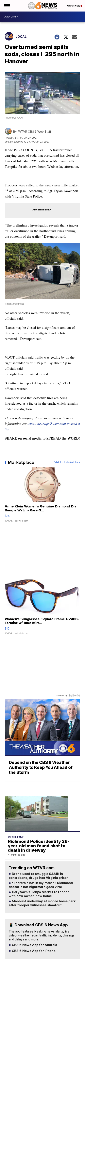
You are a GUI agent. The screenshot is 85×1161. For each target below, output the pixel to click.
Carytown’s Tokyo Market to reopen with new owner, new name (39, 894)
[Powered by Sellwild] (74, 695)
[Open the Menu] (6, 6)
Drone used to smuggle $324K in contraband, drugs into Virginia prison (39, 876)
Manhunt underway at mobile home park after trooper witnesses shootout (42, 903)
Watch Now (73, 6)
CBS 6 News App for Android (34, 945)
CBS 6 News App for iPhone (33, 951)
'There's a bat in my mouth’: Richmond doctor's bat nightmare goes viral (41, 885)
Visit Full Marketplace (67, 462)
